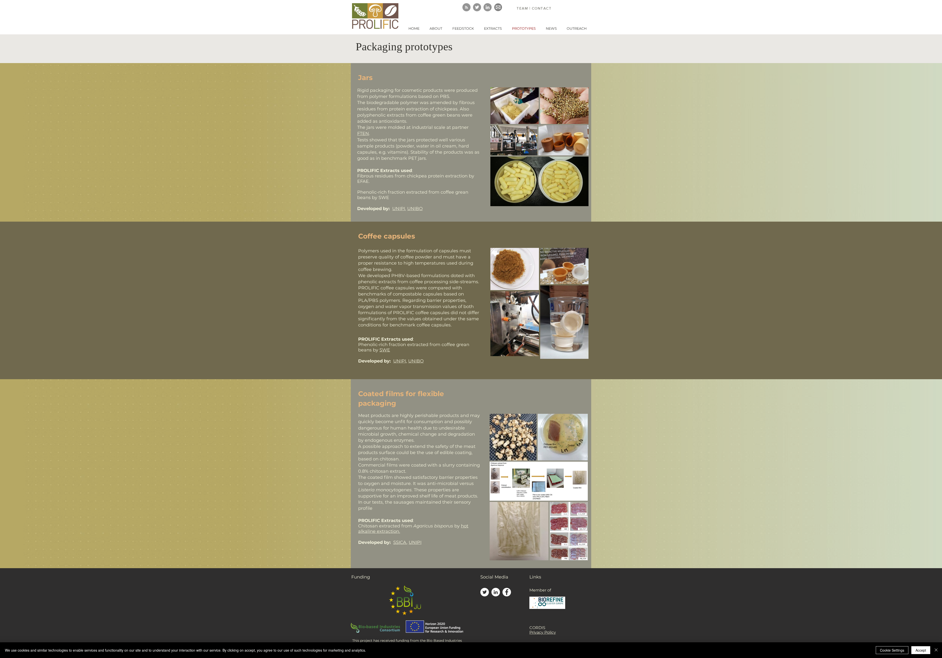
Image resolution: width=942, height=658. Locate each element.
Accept (921, 650)
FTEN (363, 133)
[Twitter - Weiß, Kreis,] (484, 592)
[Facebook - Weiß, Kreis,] (506, 592)
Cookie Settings (892, 650)
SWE (384, 350)
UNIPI (398, 208)
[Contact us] (498, 7)
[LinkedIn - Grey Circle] (488, 7)
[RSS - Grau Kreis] (466, 7)
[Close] (936, 650)
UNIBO (415, 208)
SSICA (399, 542)
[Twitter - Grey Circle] (477, 7)
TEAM (523, 8)
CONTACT (542, 8)
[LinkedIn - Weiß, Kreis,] (495, 592)
